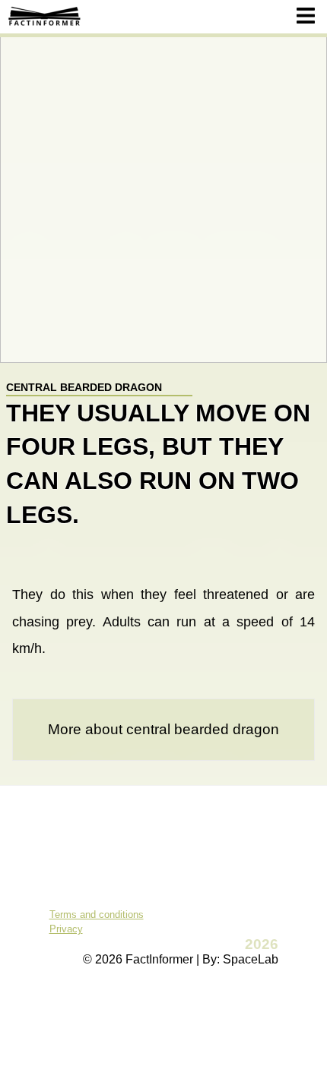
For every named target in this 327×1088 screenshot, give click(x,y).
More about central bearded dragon (163, 729)
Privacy (66, 929)
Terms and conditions (96, 914)
